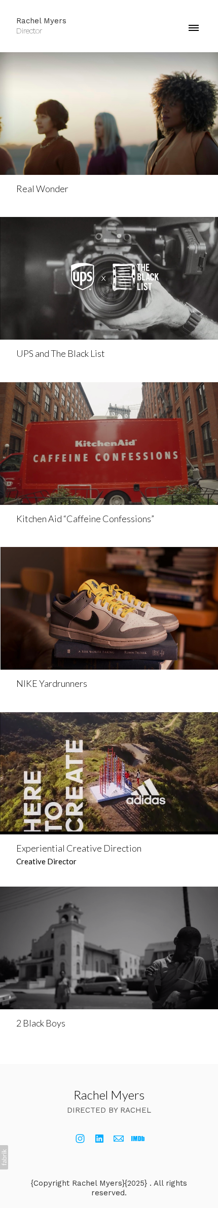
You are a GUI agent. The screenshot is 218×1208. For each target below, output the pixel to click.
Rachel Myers (109, 1094)
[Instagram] (80, 1138)
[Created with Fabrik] (4, 1157)
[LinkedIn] (99, 1138)
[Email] (119, 1138)
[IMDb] (138, 1138)
